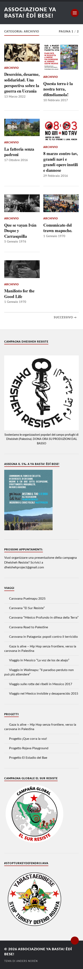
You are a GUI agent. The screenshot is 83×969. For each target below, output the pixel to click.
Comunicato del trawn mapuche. (57, 227)
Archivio (11, 68)
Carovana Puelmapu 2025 (27, 598)
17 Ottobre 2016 (16, 160)
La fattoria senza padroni (19, 151)
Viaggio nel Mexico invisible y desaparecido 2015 (43, 693)
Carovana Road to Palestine (28, 627)
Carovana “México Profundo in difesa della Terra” (44, 617)
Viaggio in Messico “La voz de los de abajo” (39, 660)
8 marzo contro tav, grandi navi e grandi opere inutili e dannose (60, 162)
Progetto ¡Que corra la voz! (28, 738)
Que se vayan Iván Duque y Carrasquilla (20, 230)
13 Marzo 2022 (15, 96)
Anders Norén (27, 961)
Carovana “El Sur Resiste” (27, 608)
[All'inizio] (75, 941)
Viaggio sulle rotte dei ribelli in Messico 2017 (40, 684)
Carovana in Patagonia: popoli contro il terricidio (43, 636)
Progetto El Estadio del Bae (28, 757)
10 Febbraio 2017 (55, 100)
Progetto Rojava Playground (28, 748)
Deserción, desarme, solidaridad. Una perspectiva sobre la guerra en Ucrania (21, 82)
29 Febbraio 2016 (55, 175)
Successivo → (65, 317)
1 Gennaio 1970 (54, 236)
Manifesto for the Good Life (19, 293)
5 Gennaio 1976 (15, 241)
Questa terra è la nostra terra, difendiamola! (58, 89)
